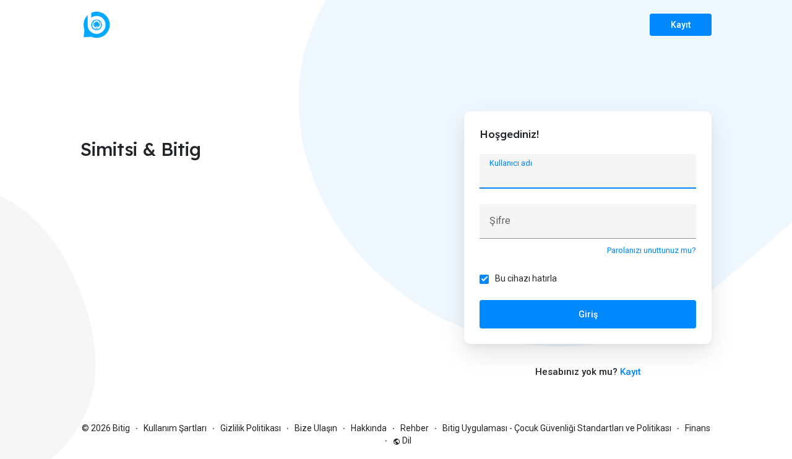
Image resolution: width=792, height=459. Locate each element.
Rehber (414, 428)
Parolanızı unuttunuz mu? (651, 250)
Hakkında (369, 428)
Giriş (588, 314)
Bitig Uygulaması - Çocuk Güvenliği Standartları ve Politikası (556, 428)
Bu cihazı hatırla (526, 278)
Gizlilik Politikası (250, 428)
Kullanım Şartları (175, 428)
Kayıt (681, 25)
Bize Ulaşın (316, 428)
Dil (405, 440)
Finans (697, 428)
